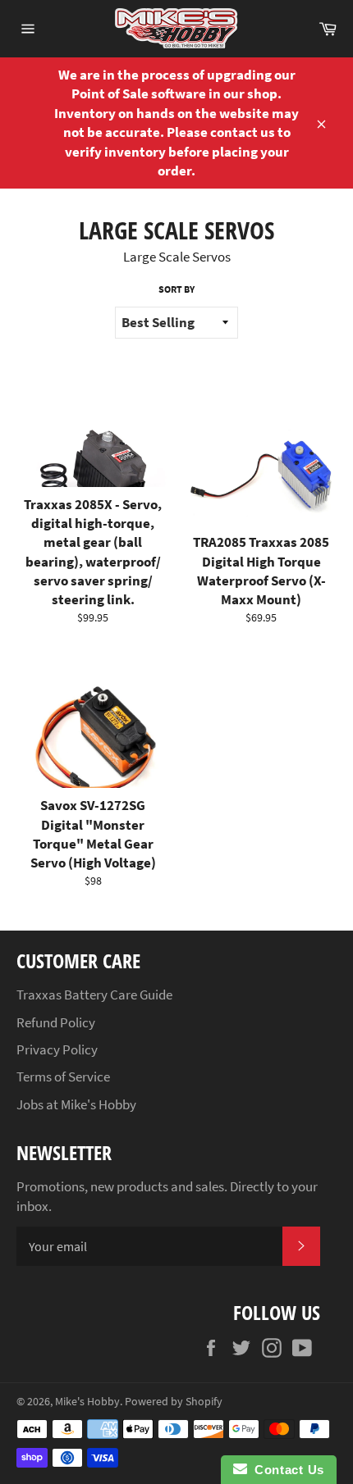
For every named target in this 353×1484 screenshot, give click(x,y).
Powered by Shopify (173, 1402)
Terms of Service (63, 1076)
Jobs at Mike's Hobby (76, 1104)
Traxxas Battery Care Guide (94, 995)
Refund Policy (55, 1022)
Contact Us (285, 1470)
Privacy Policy (57, 1049)
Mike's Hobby (87, 1402)
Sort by (176, 289)
